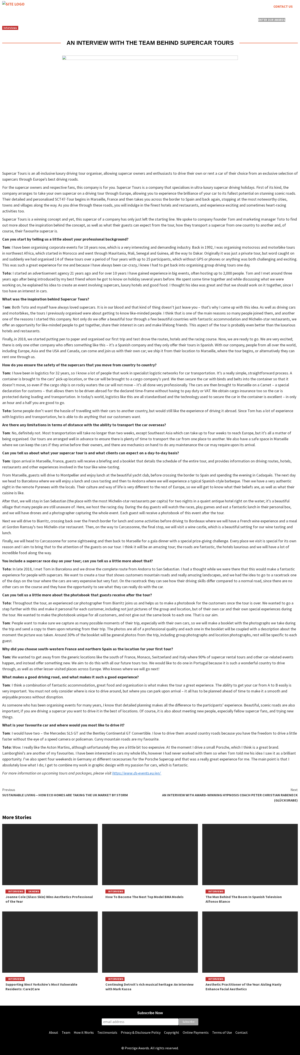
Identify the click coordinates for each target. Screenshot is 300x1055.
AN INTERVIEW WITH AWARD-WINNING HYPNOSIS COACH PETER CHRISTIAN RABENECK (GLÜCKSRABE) (230, 794)
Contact (241, 1032)
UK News (33, 891)
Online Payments (196, 1032)
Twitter (30, 11)
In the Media (203, 20)
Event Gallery (167, 20)
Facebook (48, 11)
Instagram (10, 11)
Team (66, 1032)
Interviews (10, 27)
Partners (233, 20)
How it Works (84, 1032)
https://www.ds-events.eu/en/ (136, 773)
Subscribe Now (150, 1013)
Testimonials (107, 1032)
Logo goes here (125, 20)
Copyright (171, 1032)
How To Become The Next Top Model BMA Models (144, 897)
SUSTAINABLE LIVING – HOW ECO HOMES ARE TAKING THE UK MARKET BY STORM (65, 792)
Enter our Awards (271, 20)
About (53, 1032)
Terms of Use (222, 1032)
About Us (28, 20)
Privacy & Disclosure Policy (141, 1032)
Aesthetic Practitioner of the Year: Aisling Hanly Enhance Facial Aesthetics (243, 986)
